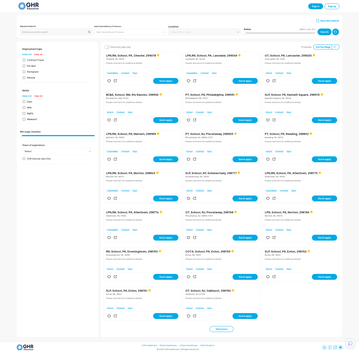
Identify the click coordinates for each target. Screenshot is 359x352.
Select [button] (28, 151)
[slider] (20, 135)
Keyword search (28, 26)
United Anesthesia (188, 345)
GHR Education (207, 345)
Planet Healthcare (168, 345)
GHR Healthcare (149, 345)
